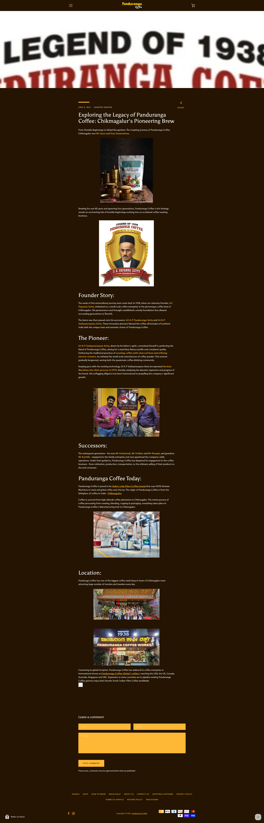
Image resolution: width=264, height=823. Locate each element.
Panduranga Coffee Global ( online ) (120, 673)
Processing (152, 800)
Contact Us (143, 794)
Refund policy (135, 800)
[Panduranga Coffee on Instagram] (73, 813)
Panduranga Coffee (139, 813)
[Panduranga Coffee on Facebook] (68, 813)
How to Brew (98, 794)
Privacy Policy (184, 794)
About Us (129, 794)
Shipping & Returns (162, 794)
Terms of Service (115, 800)
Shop (85, 794)
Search (75, 794)
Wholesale (115, 794)
